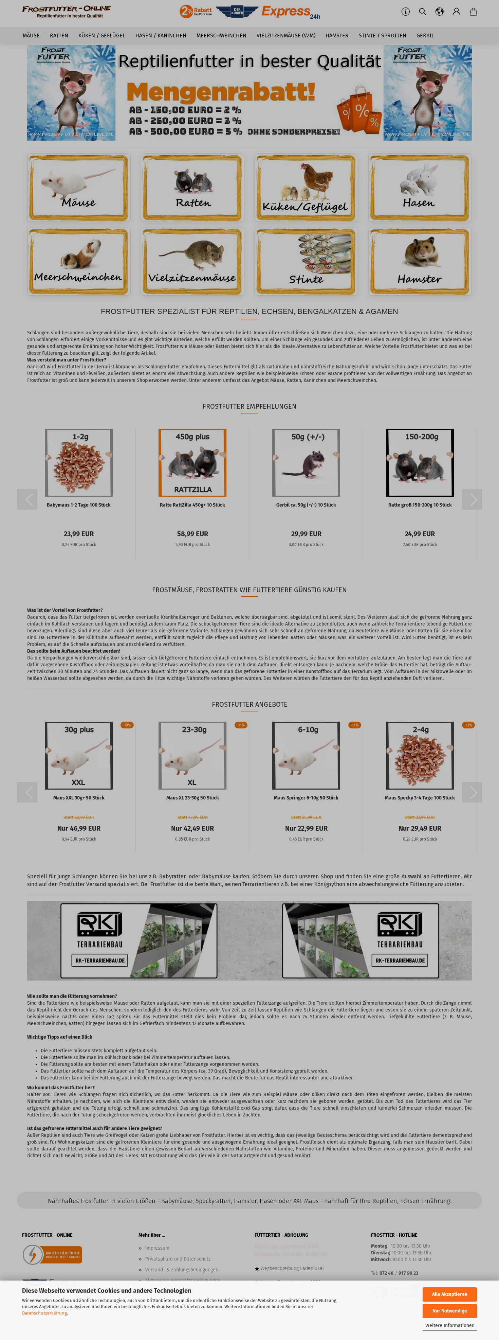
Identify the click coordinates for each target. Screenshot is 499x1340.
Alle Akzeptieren (449, 1294)
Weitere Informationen (450, 1325)
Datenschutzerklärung (44, 1313)
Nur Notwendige (449, 1311)
